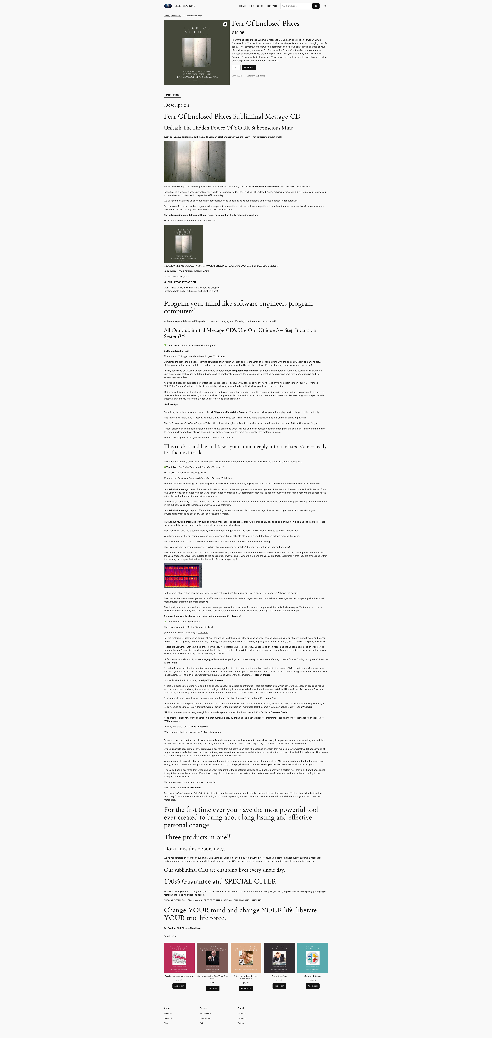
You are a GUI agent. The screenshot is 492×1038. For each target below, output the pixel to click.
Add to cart (249, 67)
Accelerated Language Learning (179, 976)
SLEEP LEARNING (185, 5)
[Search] (316, 6)
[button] (225, 24)
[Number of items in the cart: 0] (325, 6)
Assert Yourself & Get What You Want (212, 977)
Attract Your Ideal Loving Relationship (246, 977)
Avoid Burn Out (279, 976)
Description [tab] (172, 95)
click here (220, 356)
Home (166, 16)
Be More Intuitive (312, 976)
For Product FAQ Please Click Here (182, 928)
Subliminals (175, 16)
